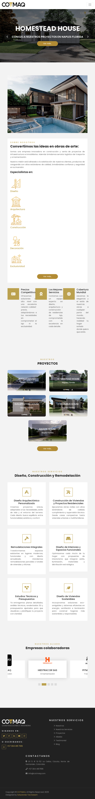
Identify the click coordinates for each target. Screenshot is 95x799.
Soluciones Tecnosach (27, 794)
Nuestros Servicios (64, 729)
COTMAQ (21, 792)
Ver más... (47, 39)
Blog (58, 744)
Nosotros (60, 725)
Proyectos (60, 733)
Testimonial (61, 740)
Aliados (59, 736)
